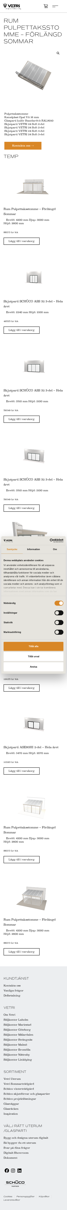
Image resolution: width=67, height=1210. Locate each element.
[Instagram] (13, 1170)
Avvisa (33, 666)
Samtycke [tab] (12, 549)
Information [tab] (33, 549)
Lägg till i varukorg (22, 241)
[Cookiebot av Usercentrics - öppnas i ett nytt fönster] (49, 541)
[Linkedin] (19, 1170)
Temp (11, 156)
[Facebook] (7, 1170)
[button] (58, 53)
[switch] (59, 612)
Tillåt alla (33, 646)
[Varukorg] (46, 6)
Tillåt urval (33, 656)
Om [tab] (55, 549)
